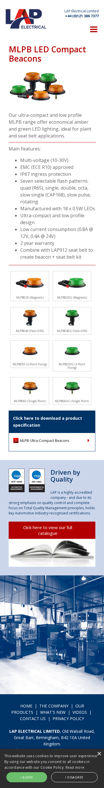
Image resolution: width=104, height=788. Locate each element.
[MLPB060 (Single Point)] (29, 387)
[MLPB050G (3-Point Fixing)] (72, 351)
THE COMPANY (53, 706)
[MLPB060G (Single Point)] (72, 387)
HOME (26, 706)
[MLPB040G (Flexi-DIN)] (72, 317)
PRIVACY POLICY (68, 718)
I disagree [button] (74, 777)
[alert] (52, 768)
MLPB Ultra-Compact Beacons (44, 440)
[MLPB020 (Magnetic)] (29, 283)
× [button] (99, 754)
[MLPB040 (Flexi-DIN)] (29, 317)
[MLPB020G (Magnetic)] (72, 283)
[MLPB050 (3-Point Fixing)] (29, 351)
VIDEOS (80, 712)
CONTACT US (33, 718)
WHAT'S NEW (53, 712)
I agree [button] (27, 777)
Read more (75, 767)
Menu (94, 29)
